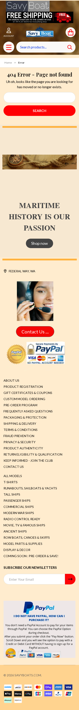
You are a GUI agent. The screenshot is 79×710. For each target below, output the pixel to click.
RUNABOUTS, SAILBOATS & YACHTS (30, 488)
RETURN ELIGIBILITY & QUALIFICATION (33, 454)
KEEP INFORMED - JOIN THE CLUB (28, 460)
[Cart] (70, 32)
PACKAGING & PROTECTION (25, 417)
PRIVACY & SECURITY (20, 442)
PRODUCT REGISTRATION (23, 386)
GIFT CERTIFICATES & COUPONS (28, 393)
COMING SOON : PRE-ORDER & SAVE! (31, 556)
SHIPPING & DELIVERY (20, 423)
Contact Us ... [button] (35, 331)
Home (8, 62)
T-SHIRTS (11, 482)
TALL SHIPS (12, 494)
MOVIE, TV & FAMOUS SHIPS (24, 525)
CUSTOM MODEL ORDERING (24, 399)
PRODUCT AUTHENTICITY (23, 448)
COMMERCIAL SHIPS (19, 507)
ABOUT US (11, 380)
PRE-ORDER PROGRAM (20, 405)
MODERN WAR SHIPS (19, 513)
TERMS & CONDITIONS (21, 430)
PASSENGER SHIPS (17, 500)
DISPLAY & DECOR (17, 550)
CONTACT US (14, 466)
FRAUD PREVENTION (19, 436)
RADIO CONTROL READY (22, 519)
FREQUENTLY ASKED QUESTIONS (28, 411)
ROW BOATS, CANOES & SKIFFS (27, 537)
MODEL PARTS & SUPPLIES (23, 543)
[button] (39, 17)
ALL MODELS (13, 476)
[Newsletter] (70, 579)
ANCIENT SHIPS (15, 531)
